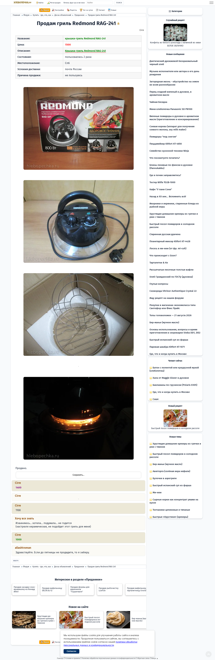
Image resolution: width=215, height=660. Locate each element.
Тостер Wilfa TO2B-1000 (162, 182)
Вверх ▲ (154, 658)
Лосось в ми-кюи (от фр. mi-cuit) (168, 248)
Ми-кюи (156, 492)
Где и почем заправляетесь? (165, 175)
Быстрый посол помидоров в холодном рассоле (175, 428)
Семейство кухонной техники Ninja (169, 150)
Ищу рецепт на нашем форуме (167, 298)
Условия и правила (72, 658)
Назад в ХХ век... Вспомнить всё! (168, 196)
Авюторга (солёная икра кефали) (171, 471)
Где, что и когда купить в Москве (168, 354)
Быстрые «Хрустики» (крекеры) (170, 516)
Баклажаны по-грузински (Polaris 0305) (174, 385)
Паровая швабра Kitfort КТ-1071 (167, 346)
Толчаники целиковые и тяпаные (171, 509)
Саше (155, 399)
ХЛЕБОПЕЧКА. (22, 2)
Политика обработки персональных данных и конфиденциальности (108, 658)
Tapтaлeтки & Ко (159, 262)
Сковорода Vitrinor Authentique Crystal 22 (173, 291)
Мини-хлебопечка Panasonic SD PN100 (171, 109)
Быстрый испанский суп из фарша (169, 339)
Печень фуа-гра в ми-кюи (74, 3)
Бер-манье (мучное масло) (164, 322)
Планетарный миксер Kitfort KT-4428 (170, 241)
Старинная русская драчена (165, 234)
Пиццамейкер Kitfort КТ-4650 (166, 143)
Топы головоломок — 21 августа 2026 (170, 315)
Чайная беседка (158, 102)
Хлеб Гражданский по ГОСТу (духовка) (171, 276)
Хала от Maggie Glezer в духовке (170, 377)
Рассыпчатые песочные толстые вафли (171, 269)
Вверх (15, 561)
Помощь (60, 658)
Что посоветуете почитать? (165, 157)
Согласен (71, 651)
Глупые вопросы (159, 283)
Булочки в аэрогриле (164, 478)
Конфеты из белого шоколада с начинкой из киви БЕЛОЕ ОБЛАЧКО (175, 44)
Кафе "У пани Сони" (161, 189)
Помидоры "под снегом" (163, 136)
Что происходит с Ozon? (163, 255)
